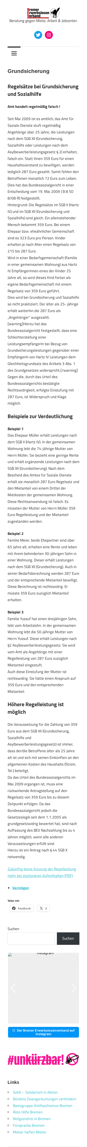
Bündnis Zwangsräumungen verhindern (44, 1099)
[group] (43, 988)
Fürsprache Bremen (29, 1125)
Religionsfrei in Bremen (32, 1119)
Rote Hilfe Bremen (28, 1112)
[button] (39, 1020)
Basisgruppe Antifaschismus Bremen (42, 1106)
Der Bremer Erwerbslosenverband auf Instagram (46, 1032)
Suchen (13, 929)
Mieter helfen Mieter (29, 1132)
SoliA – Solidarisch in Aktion (35, 1092)
